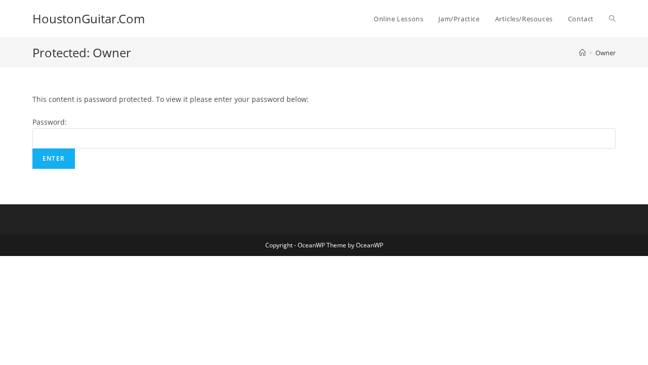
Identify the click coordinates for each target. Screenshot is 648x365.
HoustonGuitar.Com (88, 18)
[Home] (582, 52)
